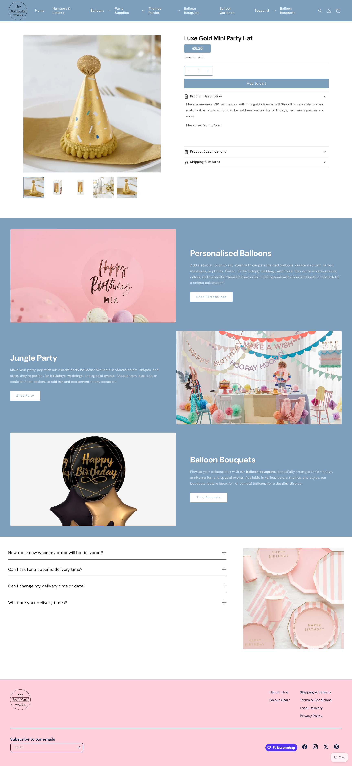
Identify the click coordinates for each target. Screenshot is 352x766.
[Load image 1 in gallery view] (33, 187)
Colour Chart (280, 700)
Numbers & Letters (61, 11)
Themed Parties (155, 11)
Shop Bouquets (208, 497)
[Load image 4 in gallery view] (103, 187)
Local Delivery (311, 708)
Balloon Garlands (227, 11)
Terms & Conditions (316, 700)
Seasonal (262, 11)
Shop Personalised (211, 297)
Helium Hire (279, 692)
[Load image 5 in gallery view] (127, 187)
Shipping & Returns (315, 692)
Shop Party (25, 396)
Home (39, 11)
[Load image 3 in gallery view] (80, 187)
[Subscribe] (78, 747)
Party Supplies (122, 11)
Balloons (97, 11)
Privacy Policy (311, 716)
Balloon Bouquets (191, 11)
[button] (320, 10)
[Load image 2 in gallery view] (57, 187)
